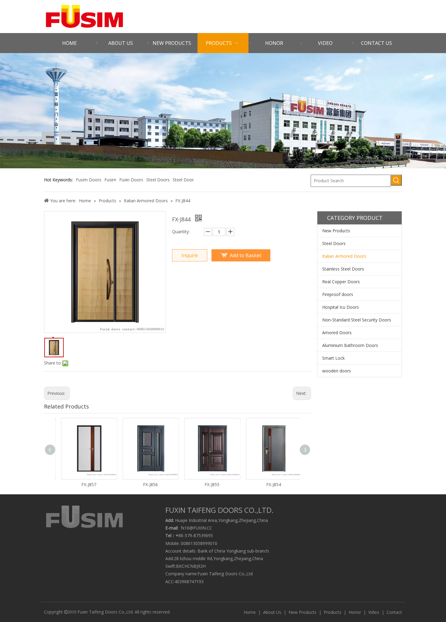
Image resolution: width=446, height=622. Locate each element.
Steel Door (183, 180)
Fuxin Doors (131, 180)
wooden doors (336, 371)
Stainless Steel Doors (343, 269)
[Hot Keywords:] (396, 180)
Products (332, 612)
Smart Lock (333, 358)
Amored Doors (337, 332)
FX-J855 (208, 484)
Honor (355, 612)
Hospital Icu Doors (340, 307)
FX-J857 (85, 484)
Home (250, 612)
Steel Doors (158, 180)
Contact (394, 612)
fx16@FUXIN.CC (196, 528)
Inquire (189, 255)
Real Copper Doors (341, 281)
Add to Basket (245, 255)
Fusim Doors (88, 180)
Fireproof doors (337, 294)
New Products (336, 231)
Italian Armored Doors (344, 256)
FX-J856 (147, 484)
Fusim (110, 180)
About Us (272, 612)
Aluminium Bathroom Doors (350, 345)
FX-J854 (270, 484)
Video (373, 612)
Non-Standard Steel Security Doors (356, 320)
